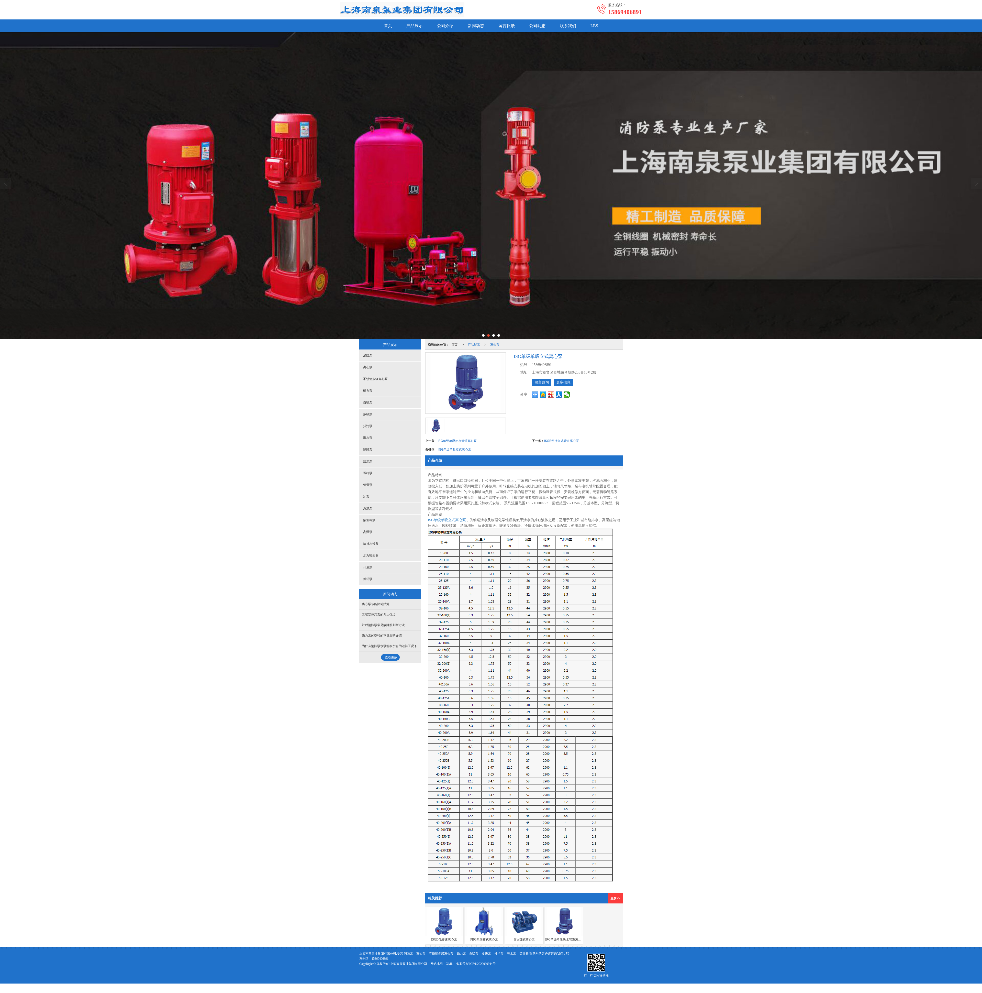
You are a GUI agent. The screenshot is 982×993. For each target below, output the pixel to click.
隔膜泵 (367, 449)
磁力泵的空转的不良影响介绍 (382, 635)
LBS (594, 26)
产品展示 (414, 26)
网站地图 (436, 964)
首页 (388, 26)
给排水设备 (370, 543)
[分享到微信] (567, 394)
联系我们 (568, 26)
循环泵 (367, 579)
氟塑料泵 (369, 520)
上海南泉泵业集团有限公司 (408, 964)
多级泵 (367, 414)
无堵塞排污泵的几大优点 (379, 614)
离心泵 (494, 344)
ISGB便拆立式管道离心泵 (561, 440)
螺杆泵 (367, 473)
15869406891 (380, 959)
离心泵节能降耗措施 (375, 604)
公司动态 (537, 26)
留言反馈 (506, 26)
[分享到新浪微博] (551, 394)
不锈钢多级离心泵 (375, 379)
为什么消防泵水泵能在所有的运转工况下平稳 (392, 646)
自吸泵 (367, 402)
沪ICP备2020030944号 (481, 964)
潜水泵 (367, 438)
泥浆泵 (367, 508)
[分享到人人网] (559, 394)
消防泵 (367, 355)
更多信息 (563, 382)
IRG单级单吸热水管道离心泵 (457, 440)
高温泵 (367, 532)
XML (449, 964)
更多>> (615, 898)
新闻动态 (476, 26)
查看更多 (391, 657)
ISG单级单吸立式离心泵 (454, 449)
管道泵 (367, 485)
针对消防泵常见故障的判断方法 (383, 625)
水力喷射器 (370, 555)
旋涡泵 (367, 461)
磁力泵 (367, 390)
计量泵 (367, 567)
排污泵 (367, 426)
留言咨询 (541, 382)
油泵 (366, 496)
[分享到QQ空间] (543, 394)
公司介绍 (445, 26)
